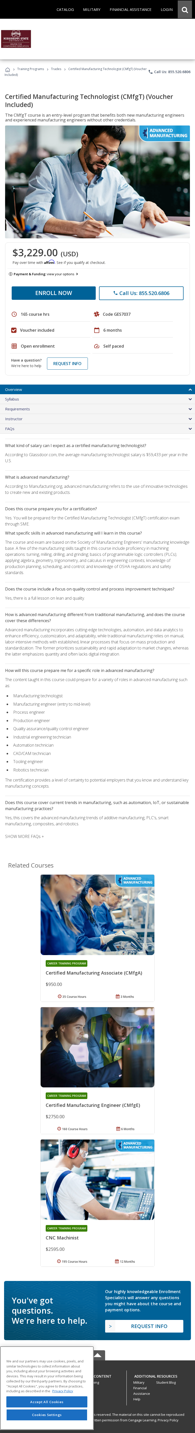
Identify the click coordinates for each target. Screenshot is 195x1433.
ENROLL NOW (53, 293)
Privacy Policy (168, 1420)
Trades (56, 69)
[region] (47, 1388)
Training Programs (30, 69)
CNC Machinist (62, 1238)
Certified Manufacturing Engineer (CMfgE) (93, 1105)
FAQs (9, 428)
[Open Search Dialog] (185, 9)
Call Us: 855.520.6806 (169, 71)
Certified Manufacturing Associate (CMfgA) (94, 973)
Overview (13, 389)
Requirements (17, 408)
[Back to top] (97, 1375)
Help (136, 1399)
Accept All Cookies (46, 1402)
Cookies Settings (47, 1415)
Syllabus (12, 399)
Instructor (14, 418)
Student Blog (166, 1382)
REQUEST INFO (67, 363)
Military (138, 1382)
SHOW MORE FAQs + (24, 836)
